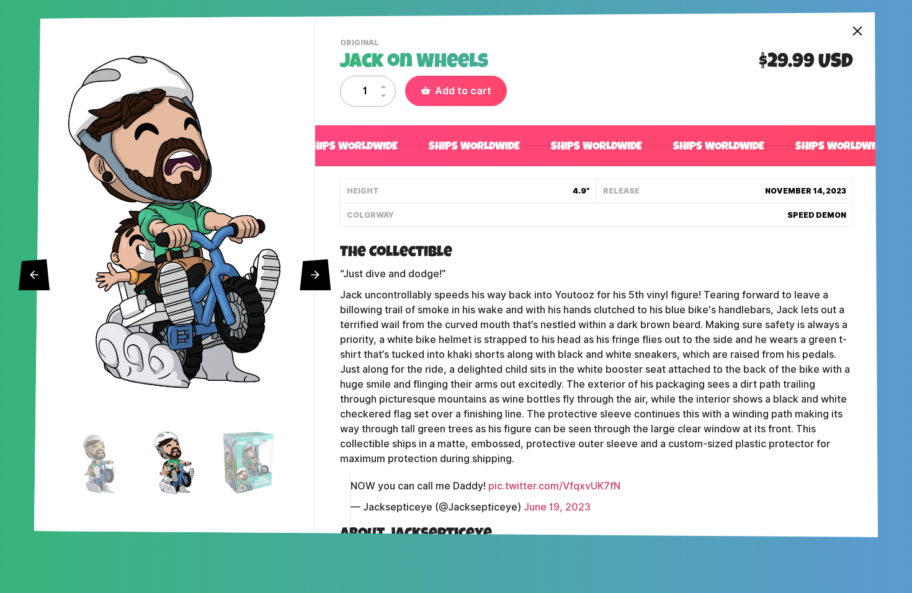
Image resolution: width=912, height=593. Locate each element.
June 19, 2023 (557, 507)
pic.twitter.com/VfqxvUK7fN (554, 486)
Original (361, 44)
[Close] (857, 31)
